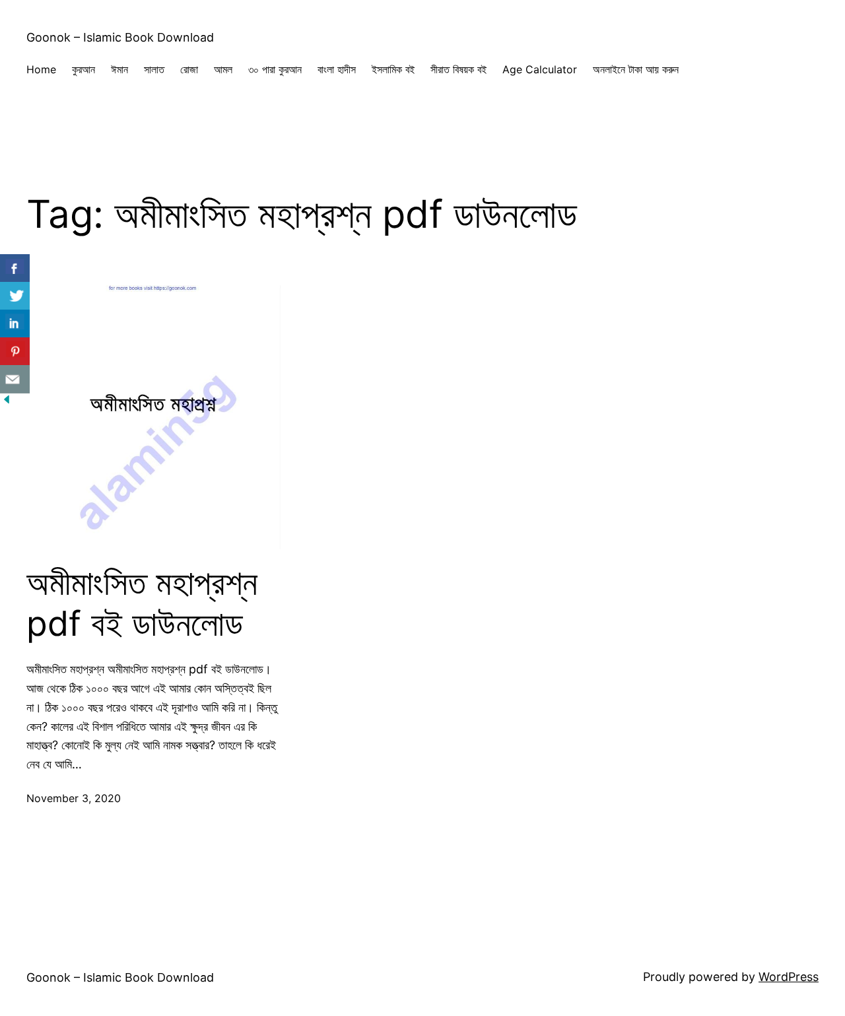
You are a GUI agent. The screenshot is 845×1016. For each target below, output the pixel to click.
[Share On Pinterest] (15, 351)
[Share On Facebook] (15, 268)
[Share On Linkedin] (15, 324)
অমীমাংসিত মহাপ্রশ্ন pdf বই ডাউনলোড (141, 603)
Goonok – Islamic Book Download (120, 37)
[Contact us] (15, 379)
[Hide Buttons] (6, 402)
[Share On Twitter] (15, 296)
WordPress (789, 977)
